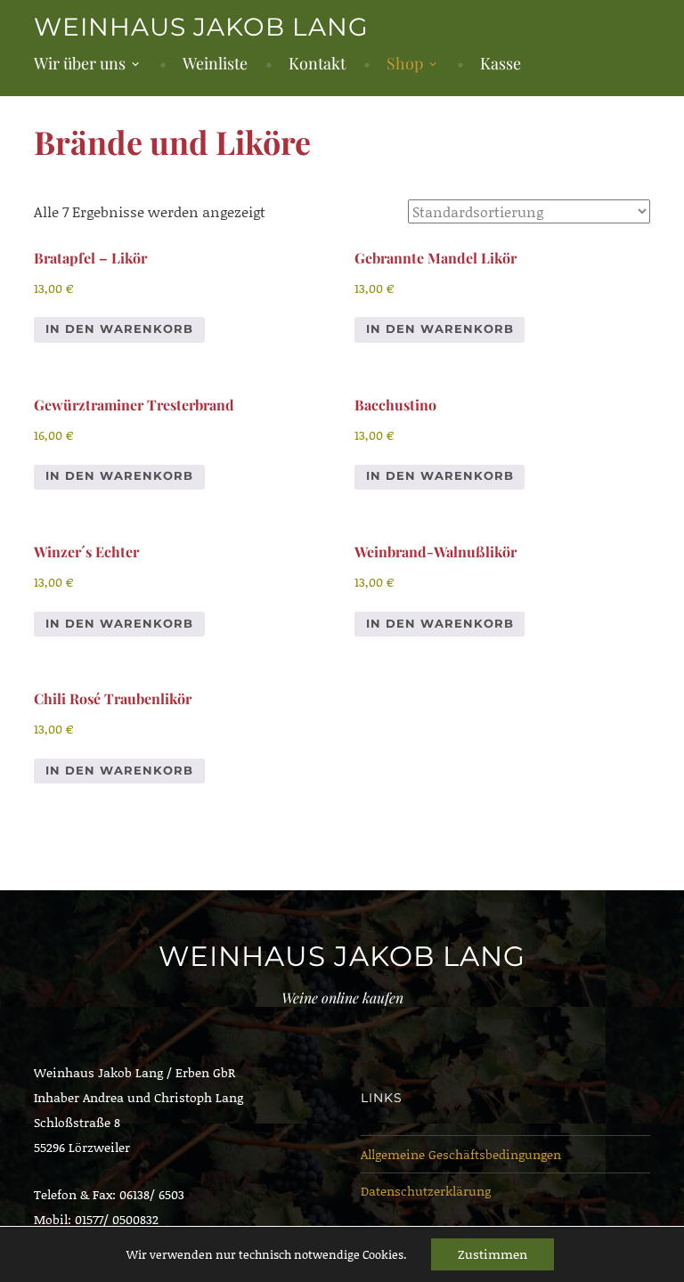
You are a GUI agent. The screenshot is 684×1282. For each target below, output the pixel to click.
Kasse (500, 63)
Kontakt (317, 63)
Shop (405, 63)
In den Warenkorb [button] (119, 329)
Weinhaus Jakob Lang (201, 27)
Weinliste (215, 63)
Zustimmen (492, 1254)
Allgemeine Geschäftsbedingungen (461, 1154)
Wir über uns (80, 63)
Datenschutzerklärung (426, 1190)
